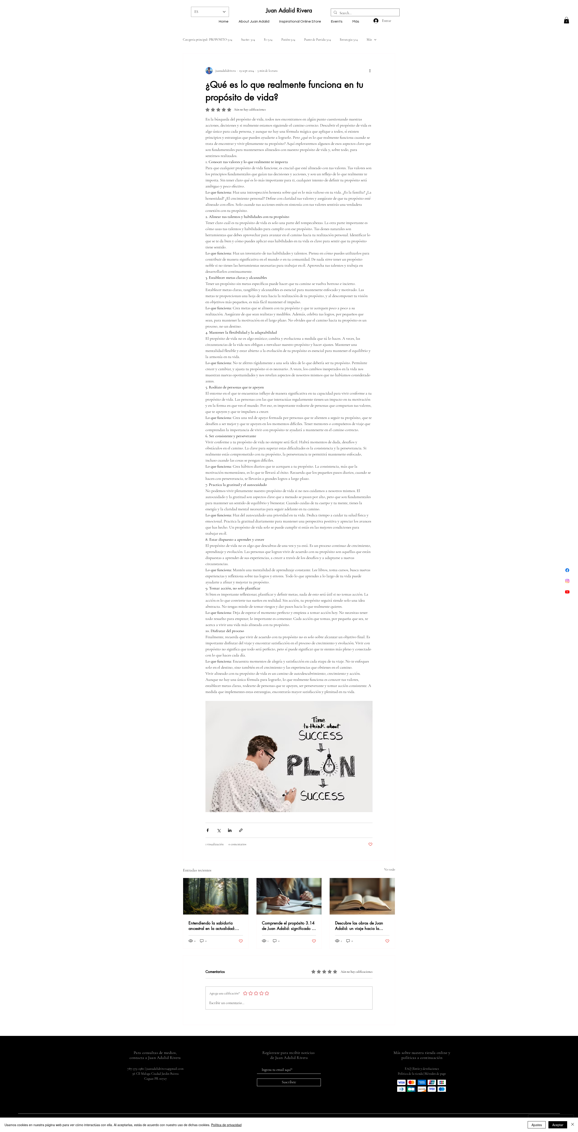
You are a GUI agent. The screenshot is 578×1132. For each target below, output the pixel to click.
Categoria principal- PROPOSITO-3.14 (207, 40)
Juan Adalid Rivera (289, 10)
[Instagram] (567, 581)
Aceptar (557, 1125)
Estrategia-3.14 (349, 40)
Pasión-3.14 (288, 40)
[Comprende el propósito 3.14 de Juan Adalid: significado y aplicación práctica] (289, 896)
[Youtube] (567, 591)
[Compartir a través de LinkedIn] (230, 830)
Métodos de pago (435, 1074)
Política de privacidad (226, 1125)
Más (369, 40)
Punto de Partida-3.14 (317, 40)
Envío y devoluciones (426, 1069)
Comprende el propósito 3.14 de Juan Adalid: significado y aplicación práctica (288, 925)
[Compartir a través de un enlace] (241, 830)
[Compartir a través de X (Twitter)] (219, 830)
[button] (566, 20)
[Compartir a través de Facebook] (207, 830)
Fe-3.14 (268, 40)
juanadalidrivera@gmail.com (165, 1069)
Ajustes (536, 1125)
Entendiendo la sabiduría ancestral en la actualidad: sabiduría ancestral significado (215, 925)
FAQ (408, 1069)
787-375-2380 (135, 1069)
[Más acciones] (370, 70)
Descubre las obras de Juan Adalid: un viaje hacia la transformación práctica (359, 925)
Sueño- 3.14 (248, 40)
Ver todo (389, 869)
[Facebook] (567, 570)
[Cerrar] (572, 1124)
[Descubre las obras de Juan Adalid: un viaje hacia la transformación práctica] (362, 896)
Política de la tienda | (411, 1074)
